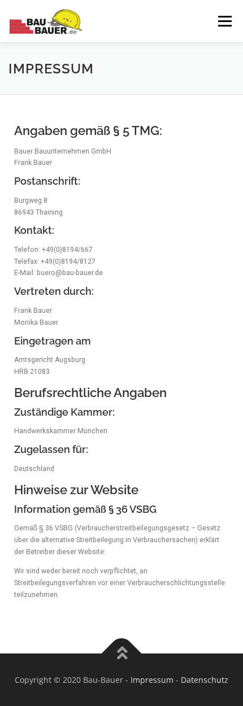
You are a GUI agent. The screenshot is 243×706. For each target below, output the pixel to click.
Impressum (152, 679)
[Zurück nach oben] (122, 653)
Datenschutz (204, 679)
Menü (224, 21)
